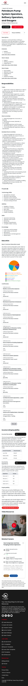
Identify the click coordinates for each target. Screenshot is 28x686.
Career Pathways (7, 632)
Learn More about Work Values (9, 65)
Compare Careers (7, 627)
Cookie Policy (5, 675)
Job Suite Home (7, 641)
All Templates (6, 652)
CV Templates (6, 644)
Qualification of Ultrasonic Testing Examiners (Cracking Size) (12, 383)
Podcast (5, 663)
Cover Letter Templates (9, 649)
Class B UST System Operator (10, 355)
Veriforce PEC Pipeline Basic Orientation (13, 412)
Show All (14, 424)
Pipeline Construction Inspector (11, 288)
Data (3, 677)
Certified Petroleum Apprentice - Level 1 (13, 397)
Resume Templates (8, 647)
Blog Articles (6, 661)
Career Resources (7, 622)
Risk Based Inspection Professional (12, 301)
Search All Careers (7, 625)
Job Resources (6, 654)
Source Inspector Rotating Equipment (13, 342)
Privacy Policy (5, 670)
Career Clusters (7, 635)
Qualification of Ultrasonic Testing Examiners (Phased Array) (12, 328)
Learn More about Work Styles (9, 78)
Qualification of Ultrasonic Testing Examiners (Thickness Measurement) (12, 369)
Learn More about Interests (8, 54)
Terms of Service (6, 672)
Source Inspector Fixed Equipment (12, 315)
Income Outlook (7, 630)
